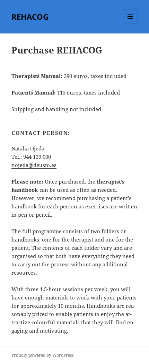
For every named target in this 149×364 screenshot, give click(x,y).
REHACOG (30, 16)
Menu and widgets (130, 23)
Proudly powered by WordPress (42, 355)
